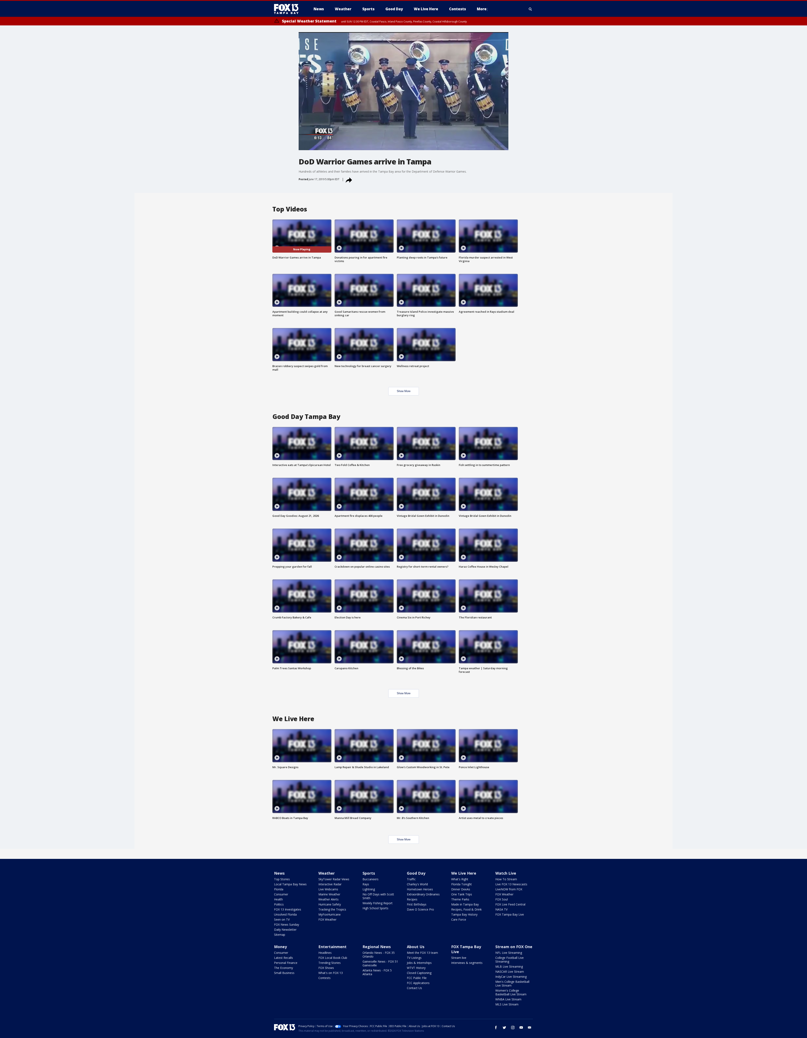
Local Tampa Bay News (290, 884)
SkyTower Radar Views (333, 879)
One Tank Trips (461, 894)
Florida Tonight (461, 884)
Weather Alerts (328, 899)
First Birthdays (416, 904)
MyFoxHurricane (329, 914)
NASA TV (501, 909)
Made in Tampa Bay (465, 904)
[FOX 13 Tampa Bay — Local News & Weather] (288, 9)
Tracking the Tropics (332, 909)
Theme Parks (460, 899)
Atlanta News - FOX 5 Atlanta (377, 972)
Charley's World (417, 884)
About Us (415, 946)
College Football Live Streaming (509, 959)
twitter (504, 1027)
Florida (278, 889)
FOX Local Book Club (332, 958)
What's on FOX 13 (330, 973)
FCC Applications (418, 983)
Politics (279, 904)
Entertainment (332, 946)
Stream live (458, 958)
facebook (496, 1027)
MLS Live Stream (506, 1004)
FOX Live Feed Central (510, 904)
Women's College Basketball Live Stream (510, 992)
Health (278, 899)
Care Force (458, 919)
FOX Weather (327, 919)
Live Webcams (328, 889)
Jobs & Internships (419, 963)
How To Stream (506, 879)
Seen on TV (282, 919)
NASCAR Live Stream (509, 972)
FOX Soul (501, 899)
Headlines (325, 953)
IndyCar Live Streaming (511, 977)
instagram (512, 1027)
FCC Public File (417, 978)
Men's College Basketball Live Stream (512, 983)
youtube (521, 1027)
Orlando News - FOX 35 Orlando (379, 954)
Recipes (412, 899)
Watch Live (505, 873)
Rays (366, 884)
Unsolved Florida (285, 914)
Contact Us (414, 988)
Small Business (284, 973)
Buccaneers (370, 879)
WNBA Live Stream (508, 999)
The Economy (283, 968)
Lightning (369, 889)
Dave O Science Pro (420, 909)
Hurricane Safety (329, 904)
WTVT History (416, 968)
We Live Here (463, 873)
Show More (403, 391)
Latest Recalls (283, 958)
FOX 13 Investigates (287, 909)
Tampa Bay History (464, 914)
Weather (326, 873)
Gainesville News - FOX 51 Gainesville (380, 963)
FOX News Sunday (286, 924)
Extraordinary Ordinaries (423, 894)
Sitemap (279, 935)
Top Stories (282, 879)
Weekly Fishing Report (378, 903)
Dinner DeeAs (460, 889)
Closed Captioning (419, 973)
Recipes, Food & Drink (466, 909)
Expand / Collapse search (530, 9)
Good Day (416, 873)
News (279, 873)
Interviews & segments (467, 963)
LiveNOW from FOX (508, 889)
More (482, 9)
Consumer (281, 894)
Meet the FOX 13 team (422, 953)
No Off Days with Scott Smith (378, 896)
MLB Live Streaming (509, 966)
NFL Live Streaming (508, 953)
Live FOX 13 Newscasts (511, 884)
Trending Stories (329, 963)
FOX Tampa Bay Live (509, 914)
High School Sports (375, 908)
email (529, 1027)
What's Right (459, 879)
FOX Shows (326, 968)
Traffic (411, 879)
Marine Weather (329, 894)
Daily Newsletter (285, 930)
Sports (369, 873)
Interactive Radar (330, 884)
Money (280, 946)
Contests (324, 978)
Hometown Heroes (420, 889)
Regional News (377, 946)
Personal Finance (285, 963)
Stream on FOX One (513, 946)
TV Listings (414, 958)
